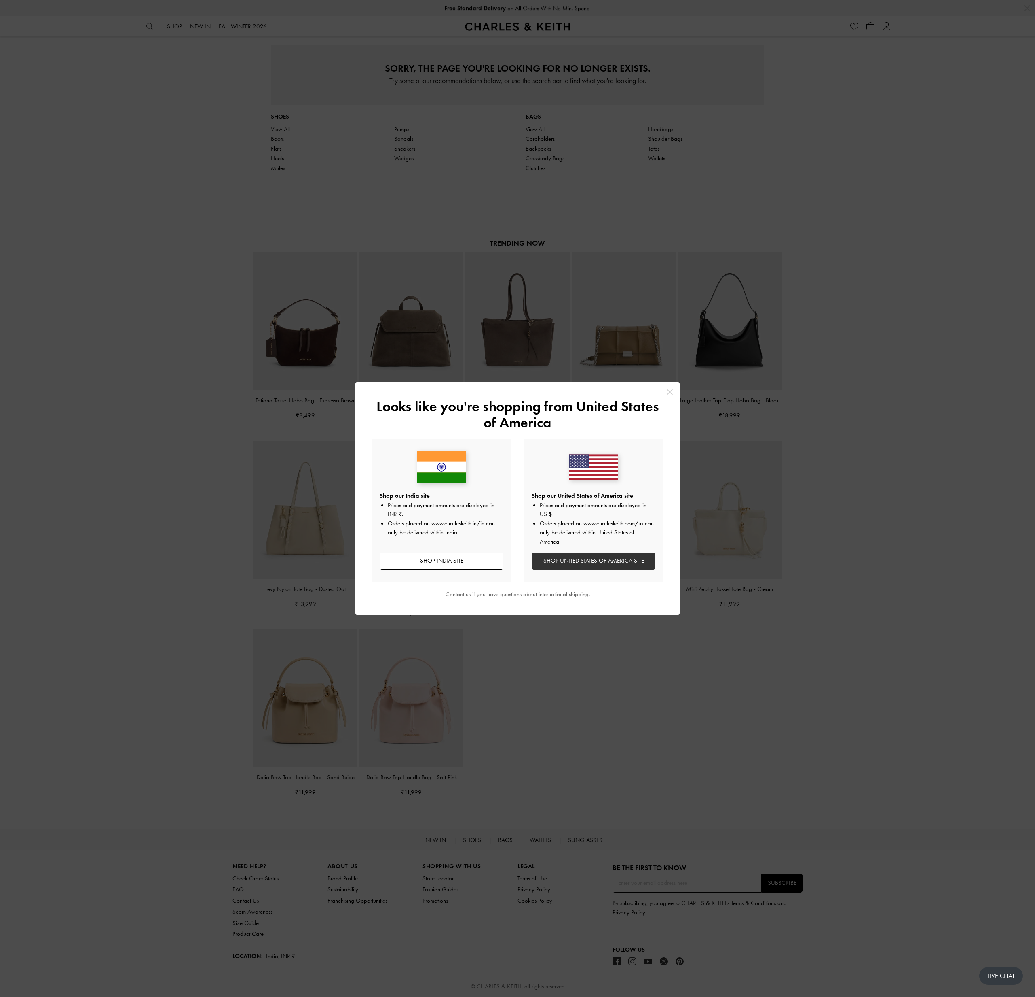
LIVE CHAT (1001, 976)
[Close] (670, 392)
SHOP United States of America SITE (593, 560)
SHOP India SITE (441, 560)
